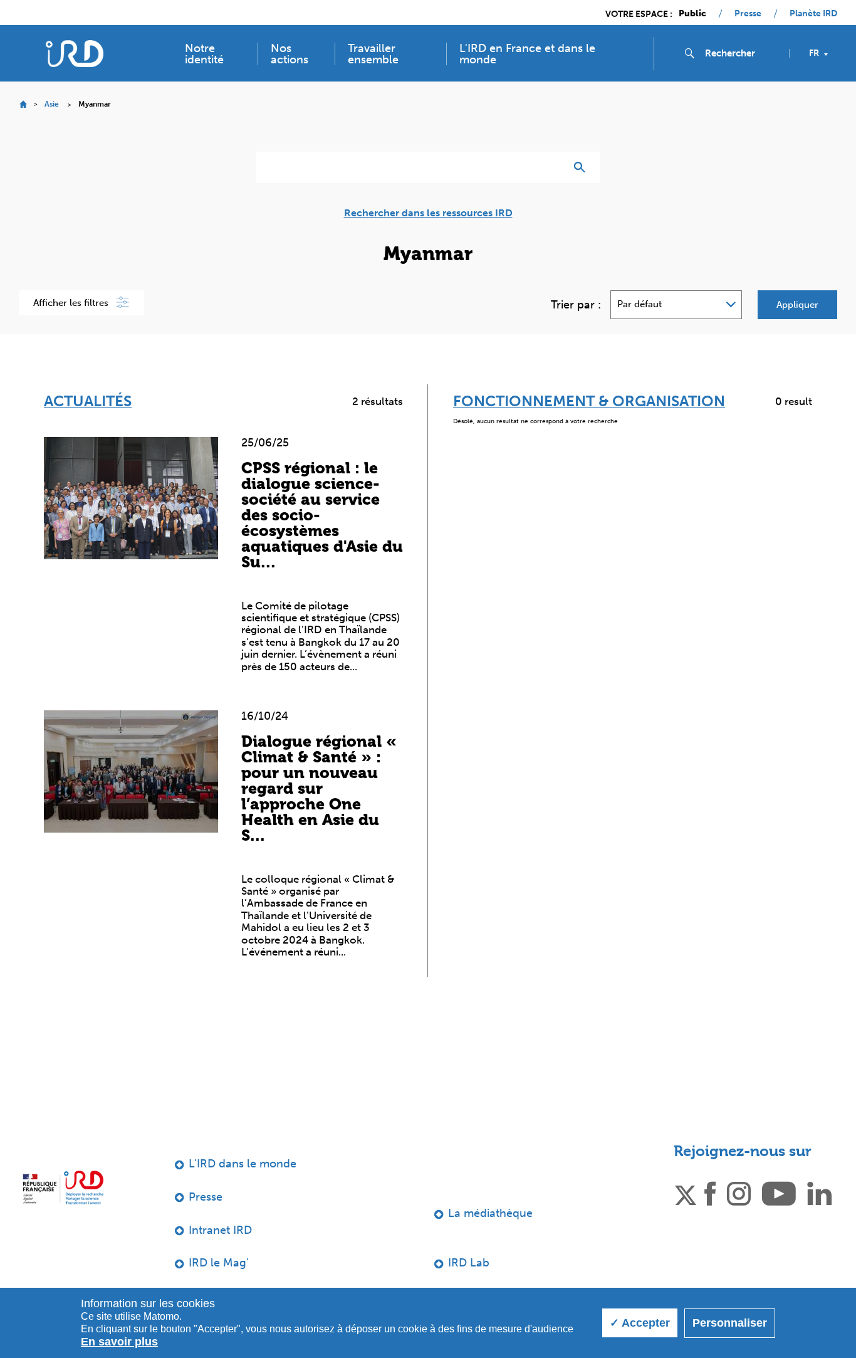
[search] (742, 53)
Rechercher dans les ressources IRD (428, 213)
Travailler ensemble (373, 54)
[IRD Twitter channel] (685, 1192)
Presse (747, 13)
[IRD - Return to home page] (74, 53)
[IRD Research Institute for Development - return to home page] (63, 1187)
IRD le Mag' (219, 1262)
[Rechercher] (582, 167)
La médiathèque (490, 1213)
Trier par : (576, 304)
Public (692, 13)
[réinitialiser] (551, 167)
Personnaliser (729, 1323)
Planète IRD (813, 13)
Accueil (23, 104)
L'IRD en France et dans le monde (527, 54)
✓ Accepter (640, 1323)
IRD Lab (468, 1262)
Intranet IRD (220, 1230)
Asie (51, 104)
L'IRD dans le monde (242, 1163)
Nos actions (289, 54)
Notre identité (204, 54)
